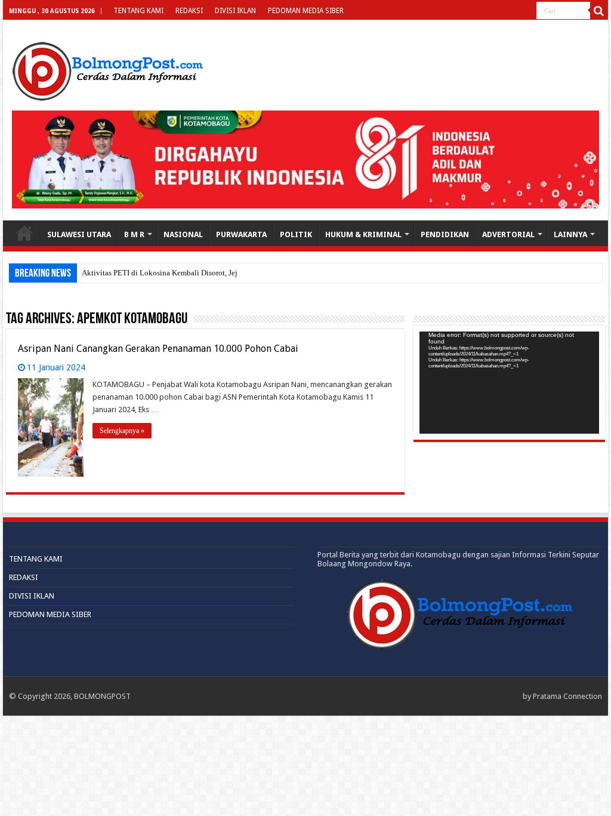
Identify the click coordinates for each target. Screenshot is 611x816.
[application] (509, 383)
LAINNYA (570, 234)
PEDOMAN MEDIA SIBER (306, 11)
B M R (134, 234)
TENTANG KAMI (138, 11)
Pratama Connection (567, 696)
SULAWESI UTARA (79, 234)
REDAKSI (189, 11)
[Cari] (599, 11)
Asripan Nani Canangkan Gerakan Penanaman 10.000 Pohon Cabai (158, 348)
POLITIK (296, 234)
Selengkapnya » (122, 431)
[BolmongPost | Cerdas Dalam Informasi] (107, 69)
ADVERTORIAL (508, 234)
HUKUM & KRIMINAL (363, 234)
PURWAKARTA (241, 234)
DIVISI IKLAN (235, 11)
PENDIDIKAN (445, 234)
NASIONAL (183, 234)
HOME (24, 233)
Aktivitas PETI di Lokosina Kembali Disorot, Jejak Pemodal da (183, 272)
